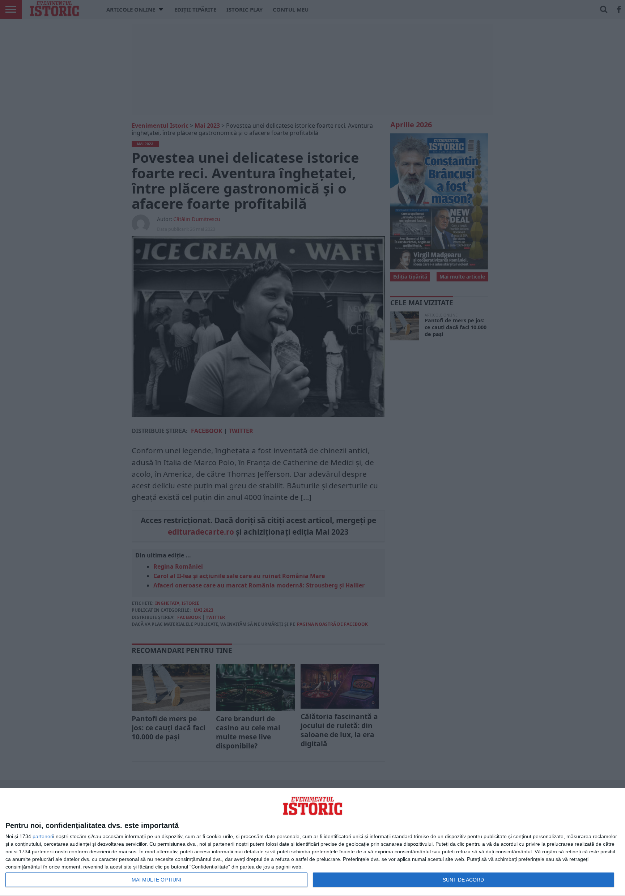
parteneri (43, 836)
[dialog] (312, 842)
